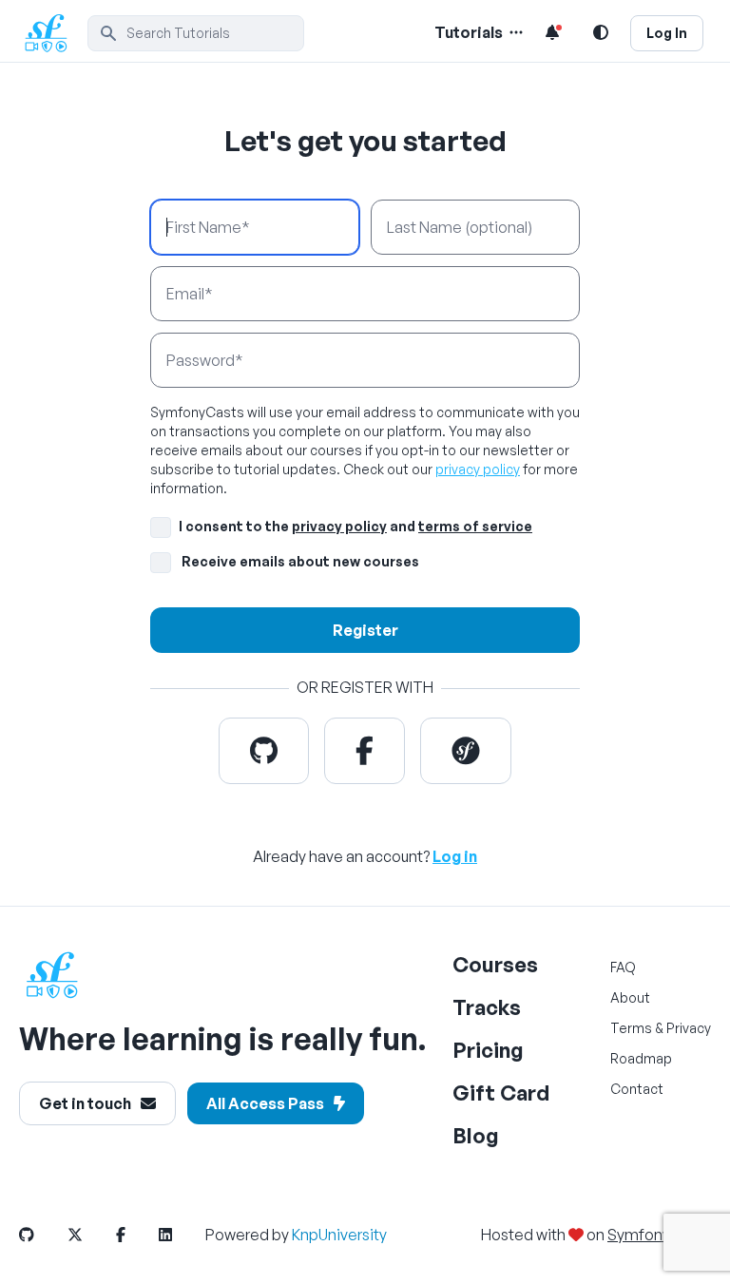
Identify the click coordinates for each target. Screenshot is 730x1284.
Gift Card (500, 1092)
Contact (636, 1089)
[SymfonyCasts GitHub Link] (42, 1234)
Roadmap (641, 1058)
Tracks (486, 1007)
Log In (666, 33)
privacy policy (477, 469)
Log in (454, 856)
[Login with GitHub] (264, 751)
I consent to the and (355, 526)
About (630, 997)
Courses (495, 964)
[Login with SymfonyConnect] (465, 751)
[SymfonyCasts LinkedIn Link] (180, 1234)
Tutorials (468, 32)
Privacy (688, 1028)
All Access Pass (265, 1103)
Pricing (488, 1050)
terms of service (475, 526)
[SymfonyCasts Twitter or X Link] (90, 1234)
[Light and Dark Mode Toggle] (601, 32)
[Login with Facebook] (364, 751)
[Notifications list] (552, 32)
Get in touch (85, 1103)
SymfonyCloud (659, 1234)
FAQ (623, 967)
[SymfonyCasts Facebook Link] (136, 1234)
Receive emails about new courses (300, 561)
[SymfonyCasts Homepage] (53, 32)
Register (365, 630)
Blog (475, 1135)
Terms (631, 1028)
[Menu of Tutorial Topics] (514, 32)
